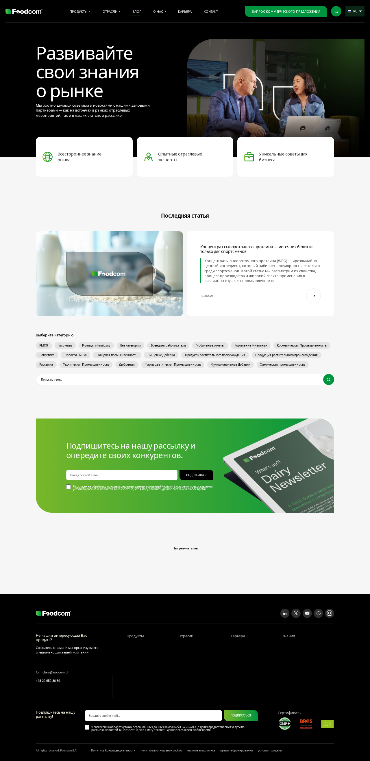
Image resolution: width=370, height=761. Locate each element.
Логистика (46, 355)
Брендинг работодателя (168, 345)
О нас (158, 11)
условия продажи (270, 750)
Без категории (130, 345)
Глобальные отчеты (210, 345)
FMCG (43, 345)
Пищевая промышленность (117, 355)
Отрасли (110, 11)
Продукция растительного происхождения (286, 355)
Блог (136, 11)
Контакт (211, 11)
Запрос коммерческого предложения (286, 11)
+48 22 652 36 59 (48, 680)
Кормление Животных (250, 345)
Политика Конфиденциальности (113, 750)
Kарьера (185, 11)
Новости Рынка (75, 355)
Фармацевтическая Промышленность (173, 364)
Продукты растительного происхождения (215, 355)
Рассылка (46, 364)
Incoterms (65, 345)
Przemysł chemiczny (96, 345)
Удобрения (127, 364)
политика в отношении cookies (161, 750)
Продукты (78, 11)
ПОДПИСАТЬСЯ (196, 475)
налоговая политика (201, 750)
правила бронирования (236, 750)
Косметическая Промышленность (302, 345)
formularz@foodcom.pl (52, 672)
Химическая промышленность (282, 364)
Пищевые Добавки (161, 355)
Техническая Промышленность (86, 364)
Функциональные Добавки (230, 364)
